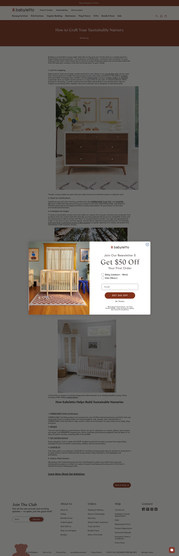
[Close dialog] (147, 244)
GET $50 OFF (120, 295)
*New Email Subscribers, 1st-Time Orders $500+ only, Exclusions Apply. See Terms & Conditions (120, 308)
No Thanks (119, 301)
